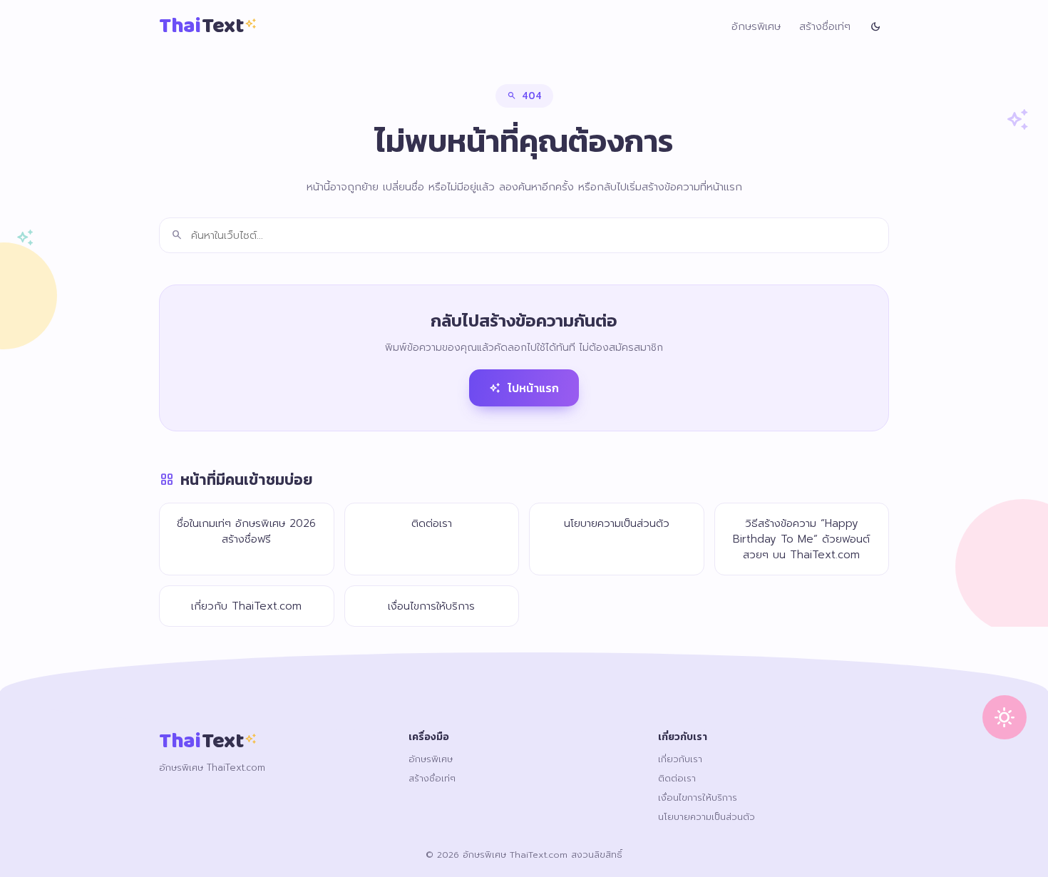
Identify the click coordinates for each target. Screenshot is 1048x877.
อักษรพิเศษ (756, 26)
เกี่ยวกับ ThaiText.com (246, 606)
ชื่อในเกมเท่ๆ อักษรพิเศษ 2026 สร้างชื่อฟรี (246, 531)
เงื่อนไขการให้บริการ (431, 606)
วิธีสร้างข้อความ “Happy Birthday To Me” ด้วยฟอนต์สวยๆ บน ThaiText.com (801, 539)
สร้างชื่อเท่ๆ (825, 26)
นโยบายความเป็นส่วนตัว (616, 523)
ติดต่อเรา (431, 523)
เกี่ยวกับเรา (680, 759)
